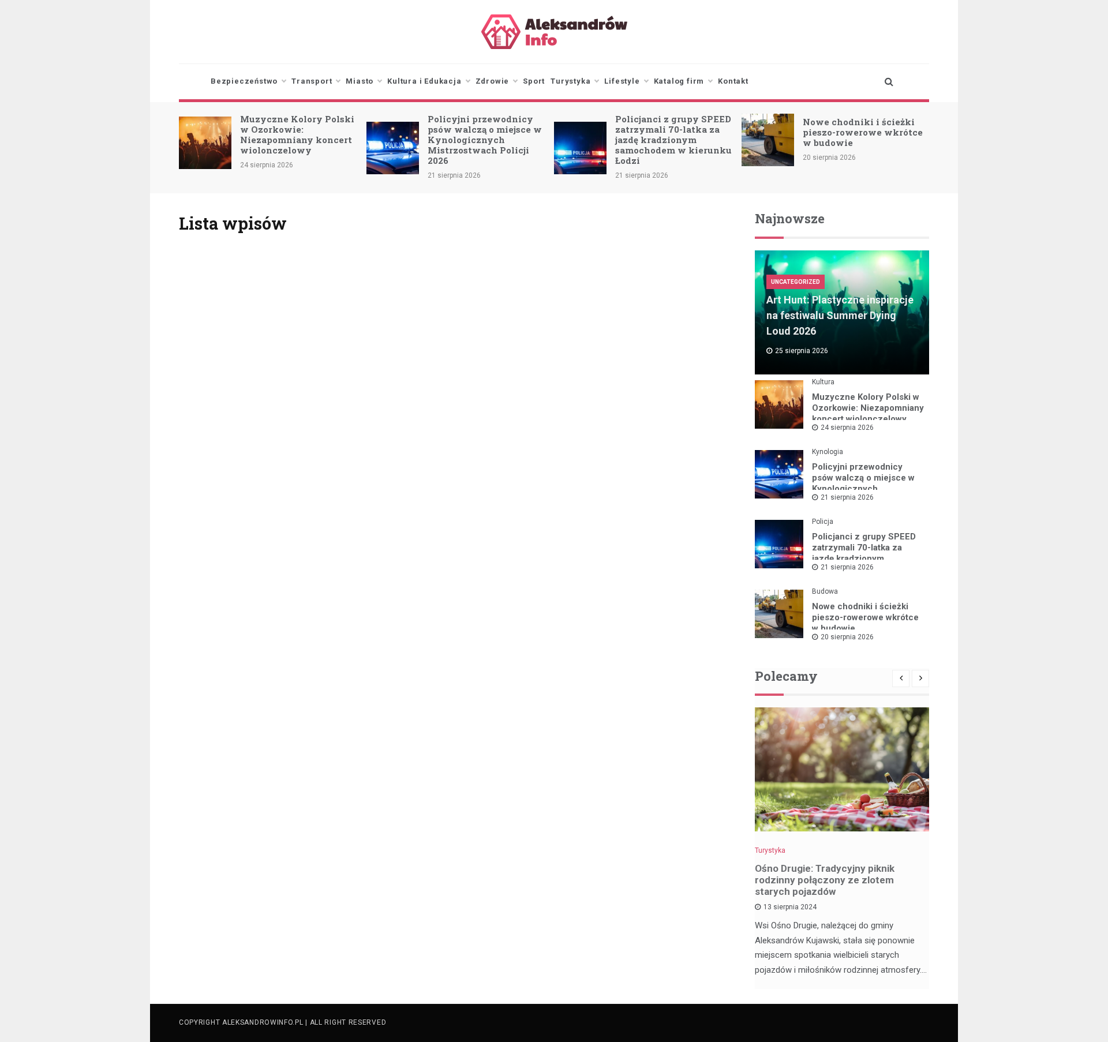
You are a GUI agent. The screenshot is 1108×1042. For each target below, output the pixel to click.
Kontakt (733, 81)
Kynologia (827, 452)
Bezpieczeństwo (244, 81)
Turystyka (570, 81)
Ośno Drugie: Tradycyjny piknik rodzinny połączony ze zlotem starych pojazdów (824, 880)
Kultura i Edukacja (424, 81)
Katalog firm (679, 81)
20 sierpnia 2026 (847, 637)
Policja (822, 522)
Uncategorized (795, 282)
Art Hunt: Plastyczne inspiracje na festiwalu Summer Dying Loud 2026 (840, 315)
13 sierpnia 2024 (790, 907)
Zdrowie (493, 81)
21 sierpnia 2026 (847, 497)
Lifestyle (621, 81)
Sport (534, 81)
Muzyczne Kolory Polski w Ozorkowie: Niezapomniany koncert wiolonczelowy (297, 134)
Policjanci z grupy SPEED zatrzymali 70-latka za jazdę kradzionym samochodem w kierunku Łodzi (673, 139)
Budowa (825, 591)
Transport (311, 81)
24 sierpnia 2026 (847, 427)
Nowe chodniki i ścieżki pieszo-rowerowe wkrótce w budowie (863, 132)
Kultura (823, 382)
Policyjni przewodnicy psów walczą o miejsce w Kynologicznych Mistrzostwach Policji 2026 (485, 139)
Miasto (359, 81)
